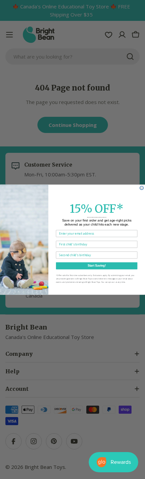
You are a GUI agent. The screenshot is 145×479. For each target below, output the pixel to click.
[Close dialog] (142, 188)
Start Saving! (97, 265)
